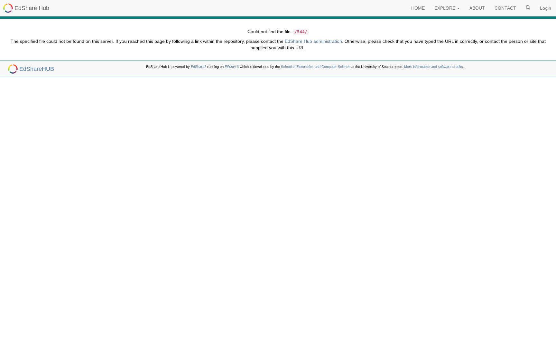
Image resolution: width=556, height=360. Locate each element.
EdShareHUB (36, 69)
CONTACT (505, 8)
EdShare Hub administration (313, 41)
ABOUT (477, 8)
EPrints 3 (232, 67)
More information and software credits (433, 67)
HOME (418, 8)
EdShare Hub (31, 8)
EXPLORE (445, 8)
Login (545, 8)
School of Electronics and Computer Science (315, 67)
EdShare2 (198, 67)
